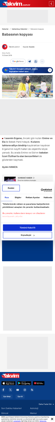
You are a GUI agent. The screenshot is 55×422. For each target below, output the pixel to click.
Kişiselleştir (26, 235)
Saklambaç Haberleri (19, 29)
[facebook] (3, 390)
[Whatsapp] (35, 61)
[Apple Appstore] (8, 383)
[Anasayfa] (51, 3)
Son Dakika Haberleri (11, 408)
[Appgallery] (39, 383)
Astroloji (34, 408)
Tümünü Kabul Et (27, 228)
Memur (33, 413)
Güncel (4, 413)
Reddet (11, 188)
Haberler (5, 29)
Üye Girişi (6, 396)
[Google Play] (24, 383)
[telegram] (29, 61)
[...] (42, 61)
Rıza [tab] (7, 197)
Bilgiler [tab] (18, 197)
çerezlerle (17, 421)
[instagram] (25, 390)
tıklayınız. (43, 421)
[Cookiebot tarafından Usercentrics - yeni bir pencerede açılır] (41, 190)
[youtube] (18, 390)
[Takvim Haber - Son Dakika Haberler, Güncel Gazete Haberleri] (15, 3)
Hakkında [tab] (48, 197)
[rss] (32, 390)
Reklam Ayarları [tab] (33, 197)
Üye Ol (20, 396)
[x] (10, 390)
